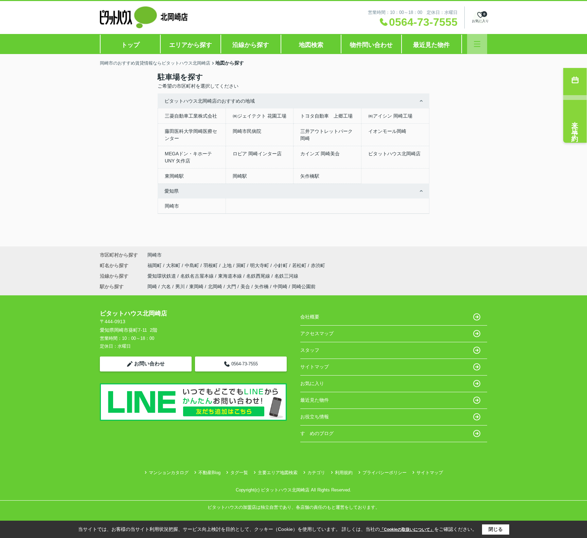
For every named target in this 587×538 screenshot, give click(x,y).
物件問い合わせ (371, 44)
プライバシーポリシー (384, 472)
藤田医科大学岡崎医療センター (191, 134)
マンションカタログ (169, 472)
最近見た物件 (431, 44)
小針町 (281, 265)
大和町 (174, 265)
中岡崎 (280, 286)
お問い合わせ (149, 363)
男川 (180, 286)
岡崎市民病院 (247, 131)
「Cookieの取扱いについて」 (407, 529)
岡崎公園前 (304, 286)
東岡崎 (196, 286)
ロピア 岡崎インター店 (257, 153)
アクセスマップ (317, 333)
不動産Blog (209, 472)
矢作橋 (261, 286)
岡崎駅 (240, 176)
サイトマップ (314, 366)
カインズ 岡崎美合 (320, 153)
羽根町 (211, 265)
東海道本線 (230, 276)
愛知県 (171, 191)
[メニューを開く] (477, 44)
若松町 (300, 265)
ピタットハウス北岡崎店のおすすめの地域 (209, 101)
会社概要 (309, 316)
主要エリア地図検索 (278, 472)
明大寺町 (260, 265)
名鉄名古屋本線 (197, 276)
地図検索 (311, 44)
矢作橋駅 (309, 176)
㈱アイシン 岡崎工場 (390, 116)
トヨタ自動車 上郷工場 (326, 116)
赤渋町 (318, 265)
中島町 (192, 265)
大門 (231, 286)
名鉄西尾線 (258, 276)
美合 (245, 286)
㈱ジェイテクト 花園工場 (259, 116)
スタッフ (309, 350)
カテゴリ (316, 472)
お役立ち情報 (314, 416)
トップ (130, 44)
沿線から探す (250, 44)
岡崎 (152, 286)
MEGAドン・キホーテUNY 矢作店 (188, 157)
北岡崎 (215, 286)
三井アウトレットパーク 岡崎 (326, 134)
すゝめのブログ (317, 433)
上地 (227, 265)
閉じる (495, 529)
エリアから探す (190, 44)
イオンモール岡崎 (387, 131)
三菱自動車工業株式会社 (191, 116)
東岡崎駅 (174, 176)
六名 (166, 286)
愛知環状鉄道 (162, 276)
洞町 (241, 265)
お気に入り (312, 383)
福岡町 (155, 265)
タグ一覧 (239, 472)
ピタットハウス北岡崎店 (394, 153)
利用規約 (344, 472)
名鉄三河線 (286, 276)
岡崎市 (172, 206)
